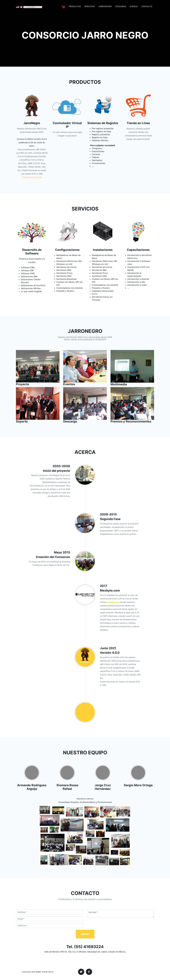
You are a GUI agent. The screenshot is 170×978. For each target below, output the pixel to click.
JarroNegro (105, 6)
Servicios (89, 6)
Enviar (85, 934)
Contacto (146, 6)
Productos (75, 6)
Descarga (120, 6)
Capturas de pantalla (32, 177)
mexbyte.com (112, 602)
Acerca (134, 6)
